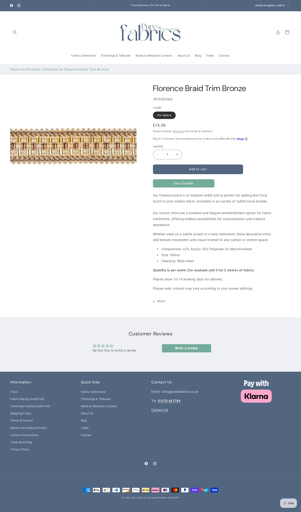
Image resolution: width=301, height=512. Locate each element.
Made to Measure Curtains (99, 406)
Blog (84, 420)
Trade (85, 427)
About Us (87, 413)
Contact (86, 435)
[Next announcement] (205, 5)
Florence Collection (42, 69)
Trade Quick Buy (21, 442)
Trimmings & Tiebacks (96, 398)
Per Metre (164, 115)
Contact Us (159, 410)
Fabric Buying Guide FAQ (27, 398)
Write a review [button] (186, 348)
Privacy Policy (19, 449)
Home (15, 69)
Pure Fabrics (139, 497)
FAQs (13, 391)
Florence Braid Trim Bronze (86, 69)
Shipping (178, 131)
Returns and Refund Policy (28, 427)
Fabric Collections (93, 391)
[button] (14, 32)
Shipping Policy (20, 413)
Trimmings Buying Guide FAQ (30, 406)
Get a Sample (184, 183)
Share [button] (161, 301)
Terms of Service (21, 420)
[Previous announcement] (95, 5)
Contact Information (24, 435)
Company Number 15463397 (163, 497)
